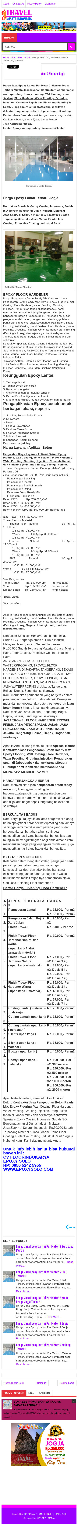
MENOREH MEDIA (46, 1518)
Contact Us (18, 3)
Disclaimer (50, 3)
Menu (10, 37)
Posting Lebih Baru (14, 1383)
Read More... (24, 1291)
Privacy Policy (34, 3)
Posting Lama (67, 1383)
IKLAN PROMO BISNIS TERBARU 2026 (47, 1514)
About (6, 3)
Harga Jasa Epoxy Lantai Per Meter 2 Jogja (42, 1323)
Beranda (41, 1383)
